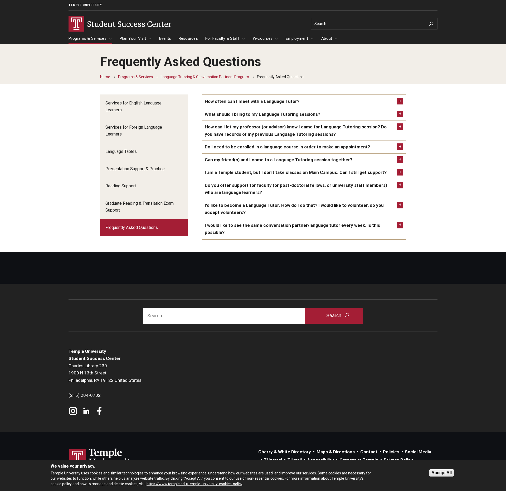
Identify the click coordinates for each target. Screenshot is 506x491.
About (326, 38)
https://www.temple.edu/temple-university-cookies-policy (194, 484)
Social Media (418, 451)
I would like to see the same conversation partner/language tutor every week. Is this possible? (292, 229)
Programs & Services (87, 38)
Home (105, 77)
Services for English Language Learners (133, 106)
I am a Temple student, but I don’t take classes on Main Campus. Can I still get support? (296, 172)
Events (165, 38)
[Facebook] (99, 411)
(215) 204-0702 (85, 395)
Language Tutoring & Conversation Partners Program (205, 77)
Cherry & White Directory (284, 451)
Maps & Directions (336, 451)
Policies (391, 451)
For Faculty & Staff (222, 38)
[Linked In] (86, 411)
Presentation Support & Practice (135, 168)
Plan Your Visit (133, 38)
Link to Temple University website (103, 458)
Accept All (441, 472)
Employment (297, 38)
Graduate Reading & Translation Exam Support (139, 207)
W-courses (263, 38)
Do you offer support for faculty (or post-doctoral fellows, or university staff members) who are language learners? (296, 189)
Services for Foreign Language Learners (133, 131)
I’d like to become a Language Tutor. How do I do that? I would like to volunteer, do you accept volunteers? (294, 209)
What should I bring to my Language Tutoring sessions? (262, 114)
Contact (368, 451)
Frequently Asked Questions (131, 227)
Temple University (85, 5)
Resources (188, 38)
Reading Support (120, 185)
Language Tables (121, 151)
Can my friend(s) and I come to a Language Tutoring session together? (278, 159)
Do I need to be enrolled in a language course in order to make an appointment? (287, 146)
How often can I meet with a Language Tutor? (252, 101)
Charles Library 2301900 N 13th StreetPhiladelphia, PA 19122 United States (105, 373)
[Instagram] (73, 411)
